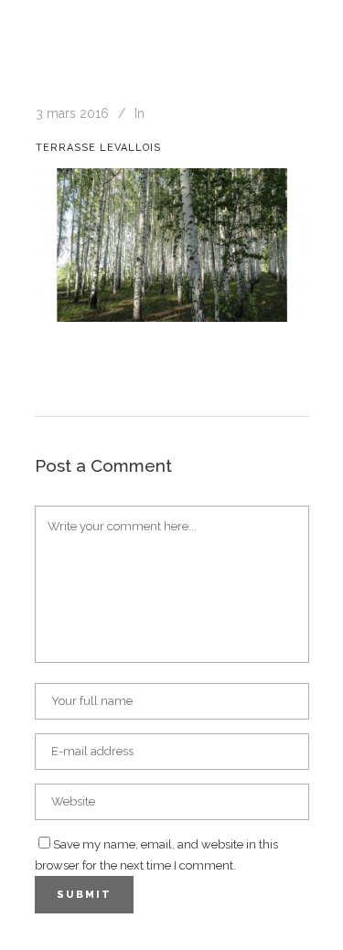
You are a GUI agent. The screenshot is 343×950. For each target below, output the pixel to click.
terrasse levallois (98, 148)
